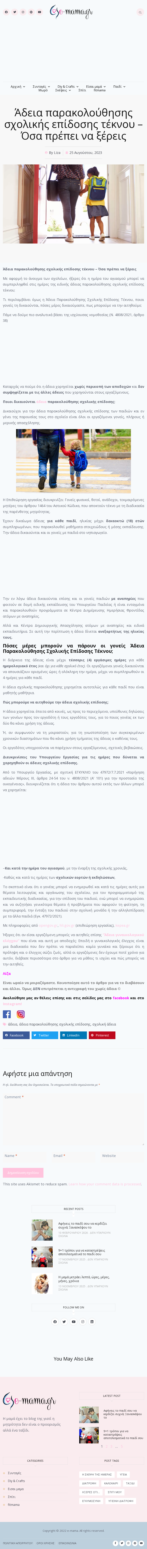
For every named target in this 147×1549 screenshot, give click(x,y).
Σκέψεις (61, 90)
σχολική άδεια (104, 1024)
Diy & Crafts (66, 86)
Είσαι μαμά (94, 86)
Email (59, 1155)
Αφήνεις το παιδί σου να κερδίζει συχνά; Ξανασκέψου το (82, 1225)
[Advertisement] (73, 53)
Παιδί (117, 86)
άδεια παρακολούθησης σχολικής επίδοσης (55, 1024)
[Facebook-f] (115, 1543)
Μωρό (43, 90)
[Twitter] (14, 12)
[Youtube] (39, 12)
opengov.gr (48, 925)
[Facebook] (6, 12)
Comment (14, 1097)
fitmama (99, 90)
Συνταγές (39, 86)
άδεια (41, 401)
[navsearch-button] (140, 12)
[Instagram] (23, 12)
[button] (16, 1035)
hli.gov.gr (67, 925)
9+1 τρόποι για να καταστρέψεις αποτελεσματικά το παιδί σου (81, 1252)
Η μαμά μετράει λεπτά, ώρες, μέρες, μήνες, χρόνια (84, 1279)
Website (109, 1155)
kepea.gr (122, 925)
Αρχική (16, 86)
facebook (121, 998)
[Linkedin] (92, 1321)
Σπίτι (82, 90)
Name (11, 1155)
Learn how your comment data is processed (105, 1184)
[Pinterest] (31, 12)
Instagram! (12, 1004)
